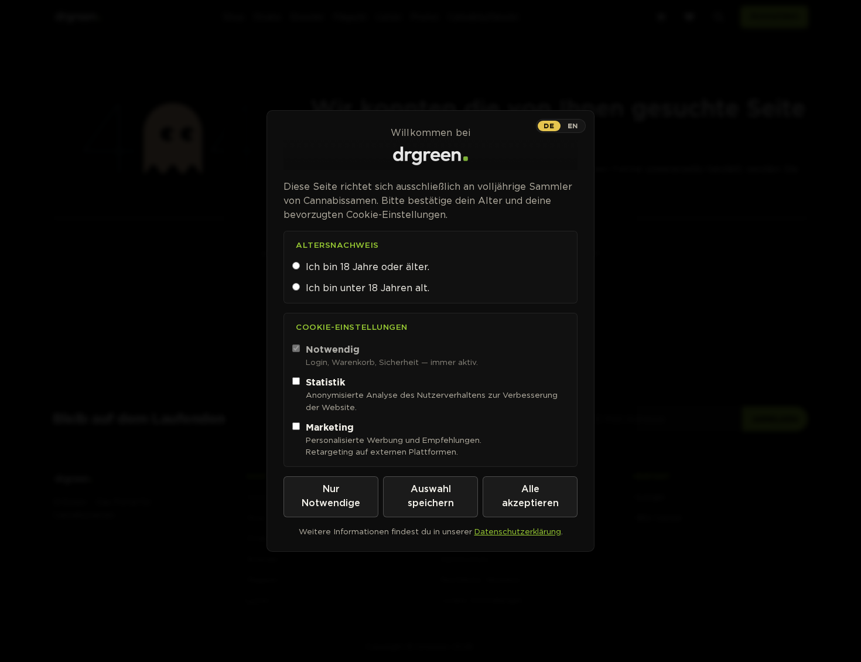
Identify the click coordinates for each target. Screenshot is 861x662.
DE (549, 125)
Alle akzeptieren (530, 496)
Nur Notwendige (331, 496)
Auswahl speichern (431, 496)
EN (573, 125)
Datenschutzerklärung (517, 531)
